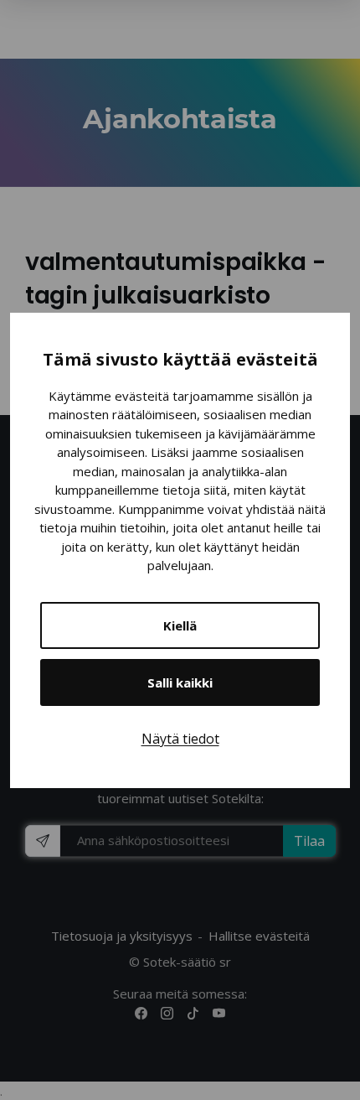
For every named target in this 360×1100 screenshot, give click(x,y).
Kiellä (180, 625)
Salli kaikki (180, 682)
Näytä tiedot (180, 738)
